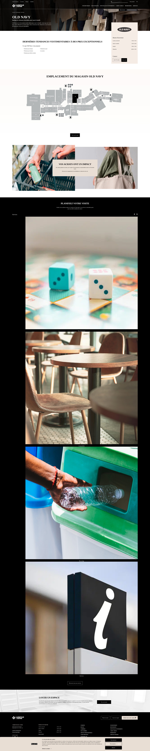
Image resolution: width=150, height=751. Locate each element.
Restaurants (95, 5)
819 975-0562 (117, 60)
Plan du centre (105, 717)
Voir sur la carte (75, 135)
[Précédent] (134, 214)
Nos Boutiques (86, 5)
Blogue (27, 1)
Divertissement (81, 331)
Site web (124, 60)
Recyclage (81, 561)
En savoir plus (104, 702)
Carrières (32, 1)
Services (135, 5)
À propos (22, 1)
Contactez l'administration (16, 730)
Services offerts (114, 734)
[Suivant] (137, 214)
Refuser (113, 747)
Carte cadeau (120, 5)
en (137, 1)
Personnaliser (113, 743)
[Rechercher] (112, 2)
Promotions (128, 5)
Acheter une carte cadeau (129, 717)
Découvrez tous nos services (75, 683)
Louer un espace (15, 1)
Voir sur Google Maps (16, 732)
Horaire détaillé (41, 734)
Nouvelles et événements (107, 5)
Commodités (82, 446)
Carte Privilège (84, 734)
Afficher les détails (46, 748)
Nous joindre (132, 1)
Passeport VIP (84, 736)
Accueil (13, 12)
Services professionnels (86, 732)
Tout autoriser (113, 740)
